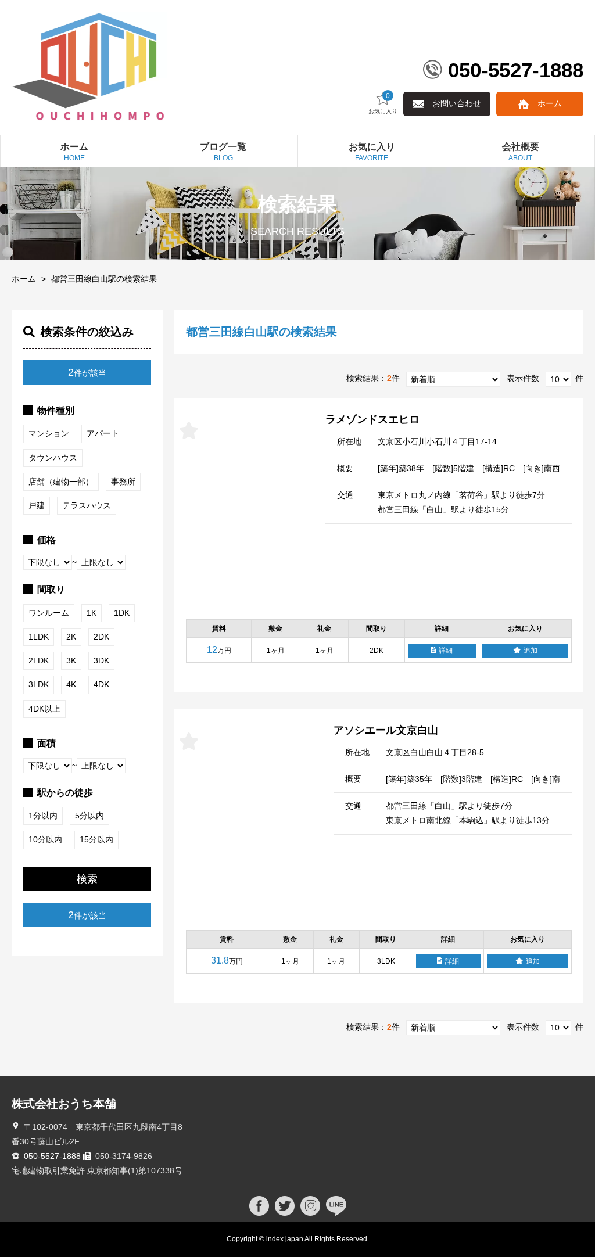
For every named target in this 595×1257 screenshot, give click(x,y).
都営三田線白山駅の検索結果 (104, 278)
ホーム (549, 103)
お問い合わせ (456, 103)
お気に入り (382, 103)
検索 (87, 879)
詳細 (446, 651)
